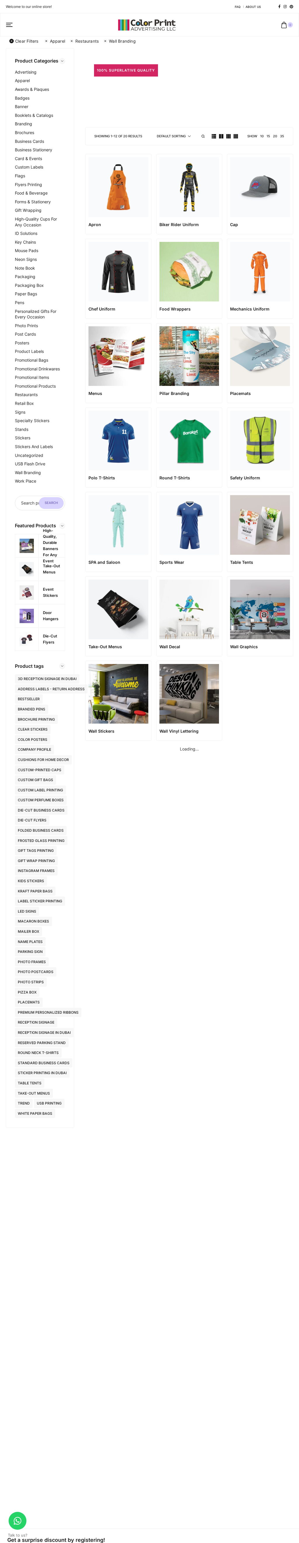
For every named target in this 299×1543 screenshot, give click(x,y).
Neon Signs (26, 259)
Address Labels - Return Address (51, 689)
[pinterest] (291, 7)
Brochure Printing (36, 719)
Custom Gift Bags (35, 780)
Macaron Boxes (33, 921)
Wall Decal (169, 646)
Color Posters (32, 739)
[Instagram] (285, 7)
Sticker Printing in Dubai (42, 1073)
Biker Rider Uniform (179, 224)
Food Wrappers (175, 308)
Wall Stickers (101, 731)
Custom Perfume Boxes (41, 800)
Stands (21, 429)
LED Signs (27, 911)
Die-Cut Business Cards (41, 810)
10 (262, 136)
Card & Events (28, 158)
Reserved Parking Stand (42, 1043)
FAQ (238, 6)
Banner (21, 106)
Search (51, 503)
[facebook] (279, 7)
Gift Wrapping (28, 210)
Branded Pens (31, 709)
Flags (20, 175)
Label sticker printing (40, 901)
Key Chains (25, 242)
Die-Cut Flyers (32, 820)
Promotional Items (32, 377)
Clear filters (27, 41)
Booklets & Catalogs (34, 115)
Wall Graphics (244, 646)
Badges (22, 98)
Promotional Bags (31, 360)
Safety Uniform (245, 477)
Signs (20, 412)
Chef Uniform (101, 308)
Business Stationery (33, 149)
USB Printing (49, 1103)
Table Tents (29, 1083)
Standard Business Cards (43, 1063)
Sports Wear (171, 562)
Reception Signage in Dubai (44, 1032)
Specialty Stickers (32, 420)
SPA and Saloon (104, 562)
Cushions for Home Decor (43, 759)
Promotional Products (35, 386)
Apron (94, 224)
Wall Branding (122, 41)
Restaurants (87, 41)
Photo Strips (31, 982)
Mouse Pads (26, 250)
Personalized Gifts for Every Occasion (35, 314)
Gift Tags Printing (36, 850)
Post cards (25, 334)
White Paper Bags (35, 1113)
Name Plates (30, 941)
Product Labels (29, 351)
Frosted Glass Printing (41, 840)
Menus (95, 393)
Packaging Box (29, 285)
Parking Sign (30, 951)
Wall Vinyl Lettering (179, 731)
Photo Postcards (35, 972)
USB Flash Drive (30, 463)
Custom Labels (29, 166)
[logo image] (147, 24)
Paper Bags (26, 293)
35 (282, 136)
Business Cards (29, 141)
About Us (253, 6)
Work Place (25, 480)
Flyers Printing (28, 184)
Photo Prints (26, 325)
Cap (234, 224)
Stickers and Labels (34, 446)
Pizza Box (27, 992)
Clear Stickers (33, 729)
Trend (24, 1103)
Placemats (29, 1002)
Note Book (25, 268)
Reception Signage (36, 1022)
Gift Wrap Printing (36, 861)
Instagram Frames (36, 870)
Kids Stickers (31, 881)
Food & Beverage (31, 192)
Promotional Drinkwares (37, 368)
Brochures (24, 132)
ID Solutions (26, 233)
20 (275, 136)
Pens (19, 302)
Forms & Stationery (33, 201)
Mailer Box (28, 931)
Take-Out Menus (34, 1093)
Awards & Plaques (32, 89)
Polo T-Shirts (101, 477)
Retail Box (24, 403)
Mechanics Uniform (250, 308)
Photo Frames (32, 962)
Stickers (22, 437)
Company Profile (34, 749)
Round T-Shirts (174, 477)
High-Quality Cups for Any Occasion (36, 221)
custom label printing (40, 790)
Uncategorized (29, 455)
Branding (23, 123)
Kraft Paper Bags (35, 891)
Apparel (57, 41)
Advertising (25, 72)
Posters (22, 342)
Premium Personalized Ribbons (48, 1012)
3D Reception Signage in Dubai (47, 679)
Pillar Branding (174, 393)
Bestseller (29, 699)
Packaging (25, 276)
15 (268, 136)
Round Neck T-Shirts (38, 1052)
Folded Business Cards (41, 830)
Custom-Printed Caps (39, 770)
